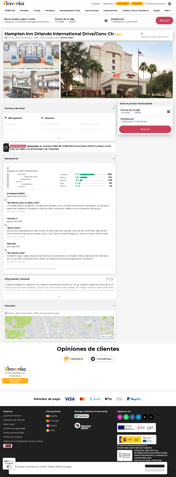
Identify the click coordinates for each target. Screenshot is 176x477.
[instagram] (120, 417)
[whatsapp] (126, 417)
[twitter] (151, 417)
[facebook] (133, 417)
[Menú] (14, 459)
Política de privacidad (13, 432)
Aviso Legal (9, 424)
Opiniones (108, 3)
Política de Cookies (12, 437)
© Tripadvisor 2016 (48, 269)
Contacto (96, 3)
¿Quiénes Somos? (12, 415)
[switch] (9, 466)
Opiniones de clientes (13, 420)
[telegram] (139, 417)
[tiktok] (145, 417)
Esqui (157, 10)
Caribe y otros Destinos (135, 10)
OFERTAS (10, 10)
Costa (37, 10)
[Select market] (170, 3)
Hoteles (24, 10)
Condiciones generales (14, 428)
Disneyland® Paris (70, 10)
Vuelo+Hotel (110, 10)
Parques (50, 10)
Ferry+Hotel (92, 10)
